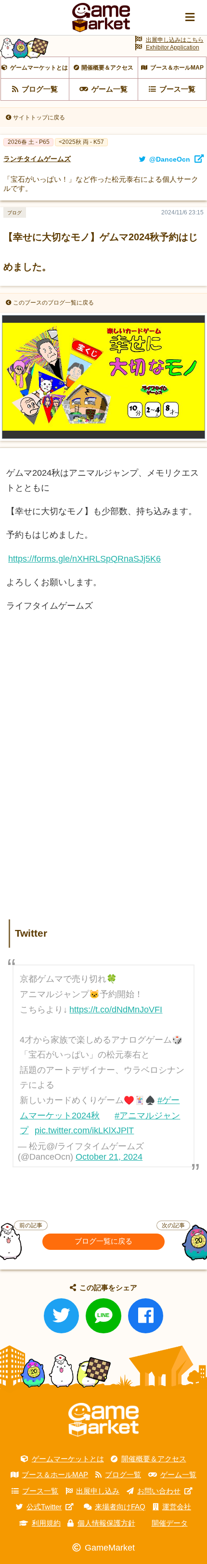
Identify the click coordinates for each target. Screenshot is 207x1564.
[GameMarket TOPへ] (103, 1420)
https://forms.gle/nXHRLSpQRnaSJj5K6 (84, 559)
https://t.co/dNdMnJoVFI (115, 1009)
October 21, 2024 (109, 1157)
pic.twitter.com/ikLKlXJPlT (84, 1130)
